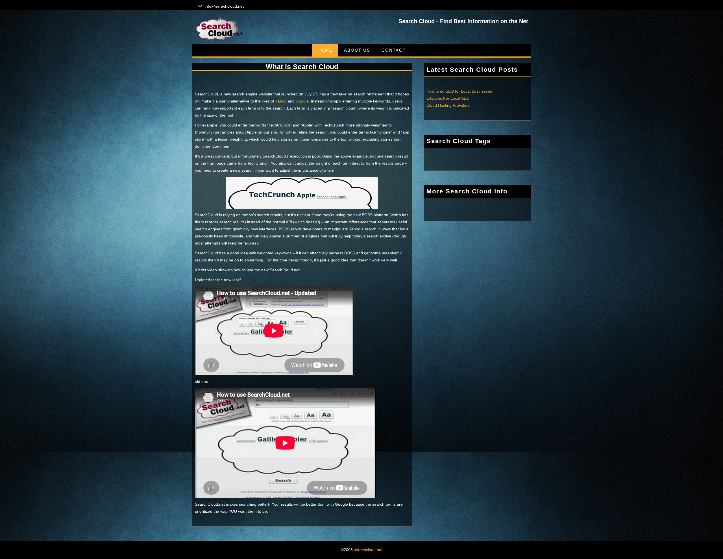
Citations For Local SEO (447, 98)
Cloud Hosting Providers (448, 105)
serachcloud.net (368, 549)
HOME (325, 50)
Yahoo (281, 101)
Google (302, 101)
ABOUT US (357, 50)
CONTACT (394, 50)
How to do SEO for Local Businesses (459, 91)
